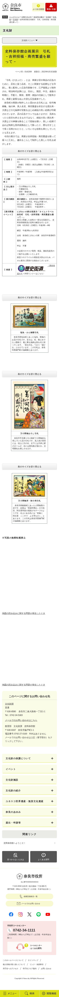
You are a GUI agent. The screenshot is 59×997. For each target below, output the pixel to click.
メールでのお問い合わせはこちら (21, 720)
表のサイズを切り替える (29, 151)
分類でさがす (26, 17)
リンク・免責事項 (36, 964)
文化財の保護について (18, 758)
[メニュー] (10, 993)
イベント (11, 769)
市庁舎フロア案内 (30, 969)
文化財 (48, 17)
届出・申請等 (13, 822)
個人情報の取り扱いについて (14, 964)
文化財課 (9, 704)
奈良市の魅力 (39, 17)
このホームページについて (13, 960)
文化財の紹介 (13, 790)
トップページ (14, 17)
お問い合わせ (46, 969)
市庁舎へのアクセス (10, 969)
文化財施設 (12, 780)
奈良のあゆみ (13, 812)
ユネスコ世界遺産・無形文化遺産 (25, 801)
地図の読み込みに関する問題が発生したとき (23, 613)
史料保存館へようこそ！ (15, 843)
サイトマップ (33, 960)
